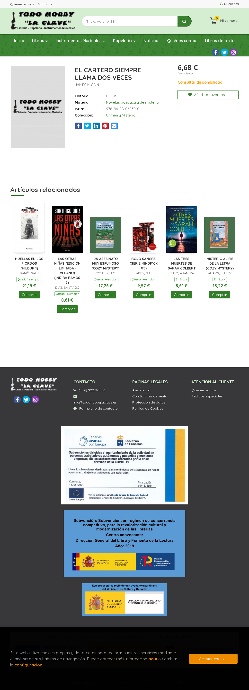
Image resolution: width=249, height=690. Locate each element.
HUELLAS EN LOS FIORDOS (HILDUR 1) (29, 263)
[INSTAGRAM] (233, 52)
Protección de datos (148, 402)
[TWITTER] (224, 52)
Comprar (29, 294)
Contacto (44, 4)
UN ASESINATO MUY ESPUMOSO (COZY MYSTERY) (105, 263)
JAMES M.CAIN (87, 84)
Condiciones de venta (149, 396)
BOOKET (113, 96)
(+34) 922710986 (92, 390)
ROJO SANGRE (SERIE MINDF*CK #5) (144, 263)
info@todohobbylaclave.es (95, 402)
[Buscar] (185, 21)
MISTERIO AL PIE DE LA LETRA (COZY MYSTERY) (220, 263)
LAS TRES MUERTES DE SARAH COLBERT (182, 263)
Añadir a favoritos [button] (209, 94)
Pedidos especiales (206, 396)
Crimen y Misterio (120, 115)
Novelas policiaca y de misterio (132, 102)
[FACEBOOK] (215, 52)
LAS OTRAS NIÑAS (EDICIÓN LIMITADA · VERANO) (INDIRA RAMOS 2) (67, 271)
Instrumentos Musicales (79, 40)
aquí (152, 658)
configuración (28, 664)
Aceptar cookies (213, 658)
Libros (38, 40)
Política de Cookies (147, 408)
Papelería (123, 40)
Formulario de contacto (98, 408)
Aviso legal (141, 390)
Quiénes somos (22, 4)
